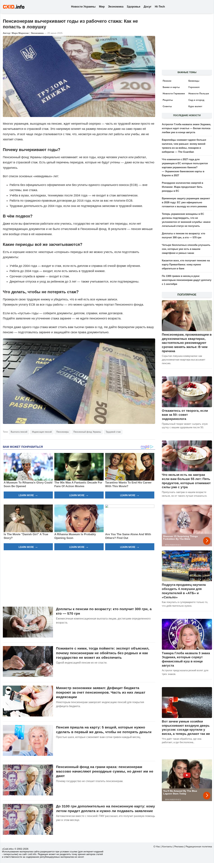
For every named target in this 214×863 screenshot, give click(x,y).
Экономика (115, 6)
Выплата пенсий (19, 432)
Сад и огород (196, 100)
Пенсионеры (62, 432)
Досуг (147, 6)
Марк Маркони (20, 33)
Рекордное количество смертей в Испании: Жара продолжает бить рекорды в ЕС (182, 186)
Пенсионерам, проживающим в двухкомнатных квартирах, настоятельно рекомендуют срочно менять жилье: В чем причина (187, 343)
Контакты (167, 846)
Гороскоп (193, 87)
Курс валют (195, 106)
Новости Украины (83, 6)
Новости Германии (174, 93)
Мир (102, 6)
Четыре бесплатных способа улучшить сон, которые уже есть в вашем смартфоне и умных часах (186, 248)
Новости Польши (198, 93)
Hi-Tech (160, 6)
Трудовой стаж (113, 432)
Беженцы (193, 80)
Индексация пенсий (42, 432)
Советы (167, 106)
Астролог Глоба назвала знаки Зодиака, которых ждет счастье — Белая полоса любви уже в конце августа (186, 128)
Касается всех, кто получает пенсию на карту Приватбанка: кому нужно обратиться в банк (186, 264)
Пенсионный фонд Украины (87, 432)
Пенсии (167, 80)
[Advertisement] (79, 578)
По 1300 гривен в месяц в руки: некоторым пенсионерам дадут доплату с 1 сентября (186, 280)
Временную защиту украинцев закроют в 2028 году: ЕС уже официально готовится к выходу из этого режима (186, 202)
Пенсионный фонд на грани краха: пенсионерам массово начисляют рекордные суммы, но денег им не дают (104, 771)
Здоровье (133, 6)
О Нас (156, 846)
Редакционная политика (199, 846)
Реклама (179, 846)
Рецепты (168, 100)
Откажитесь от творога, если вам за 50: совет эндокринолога (185, 415)
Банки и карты (171, 87)
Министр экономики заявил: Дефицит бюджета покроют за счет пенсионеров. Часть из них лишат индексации (100, 692)
